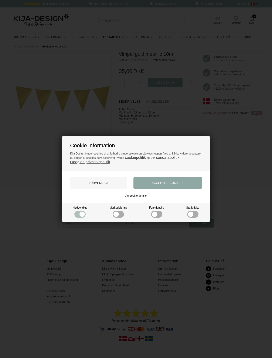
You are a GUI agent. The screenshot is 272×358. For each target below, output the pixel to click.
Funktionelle (156, 207)
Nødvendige (80, 207)
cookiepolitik (135, 157)
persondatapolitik (164, 157)
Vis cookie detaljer (136, 195)
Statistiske (192, 207)
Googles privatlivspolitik (90, 162)
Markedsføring (118, 207)
